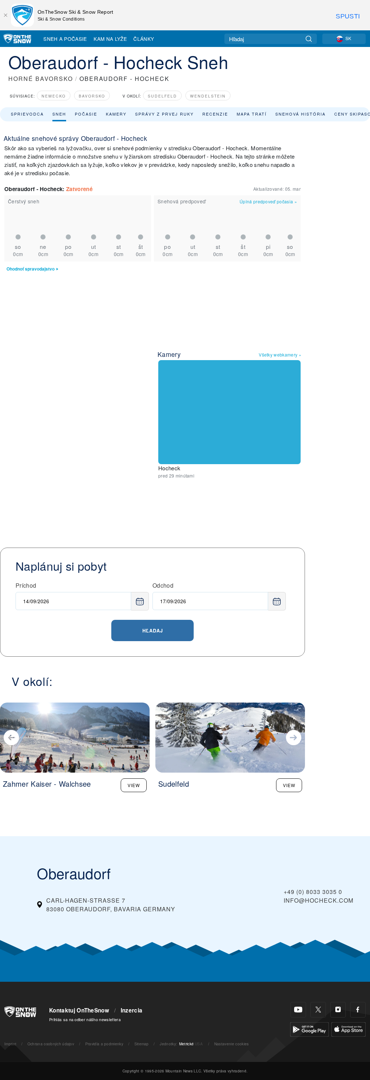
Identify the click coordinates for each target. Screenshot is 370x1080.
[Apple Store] (348, 1028)
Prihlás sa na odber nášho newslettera (85, 1019)
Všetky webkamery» (280, 354)
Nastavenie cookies (231, 1043)
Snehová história (300, 114)
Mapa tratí (252, 114)
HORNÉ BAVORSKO (40, 78)
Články (143, 38)
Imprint (10, 1043)
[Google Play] (309, 1028)
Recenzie (215, 114)
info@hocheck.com (318, 900)
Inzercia (132, 1010)
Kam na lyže (110, 38)
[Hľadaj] (309, 39)
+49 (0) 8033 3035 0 (313, 891)
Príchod (26, 585)
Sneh (59, 114)
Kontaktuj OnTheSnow (79, 1010)
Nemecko (54, 96)
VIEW (134, 785)
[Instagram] (338, 1010)
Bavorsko (92, 96)
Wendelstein (208, 96)
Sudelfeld (162, 96)
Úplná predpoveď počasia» (268, 201)
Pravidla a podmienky (104, 1043)
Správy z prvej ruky (164, 114)
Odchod (162, 585)
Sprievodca (27, 114)
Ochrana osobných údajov (50, 1043)
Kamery (116, 114)
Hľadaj (152, 630)
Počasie (86, 114)
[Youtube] (298, 1010)
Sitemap (141, 1043)
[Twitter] (318, 1010)
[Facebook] (358, 1010)
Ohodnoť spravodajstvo (31, 269)
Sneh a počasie (65, 38)
